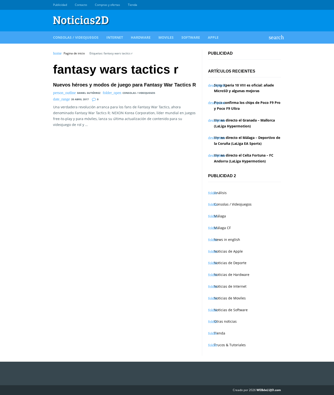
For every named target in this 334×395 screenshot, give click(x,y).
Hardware (141, 37)
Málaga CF (222, 227)
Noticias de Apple (228, 251)
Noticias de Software (231, 310)
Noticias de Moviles (230, 298)
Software (190, 37)
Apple (213, 37)
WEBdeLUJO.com (268, 390)
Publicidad (60, 5)
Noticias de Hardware (231, 274)
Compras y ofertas (107, 5)
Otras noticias (225, 321)
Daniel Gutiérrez (88, 93)
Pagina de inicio (74, 53)
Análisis (220, 192)
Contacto (81, 5)
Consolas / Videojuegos (76, 37)
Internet (114, 37)
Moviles (166, 37)
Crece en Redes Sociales (278, 5)
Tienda (132, 5)
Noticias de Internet (230, 286)
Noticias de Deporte (230, 262)
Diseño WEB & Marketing (273, 5)
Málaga (220, 216)
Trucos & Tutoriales (230, 345)
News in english (227, 239)
